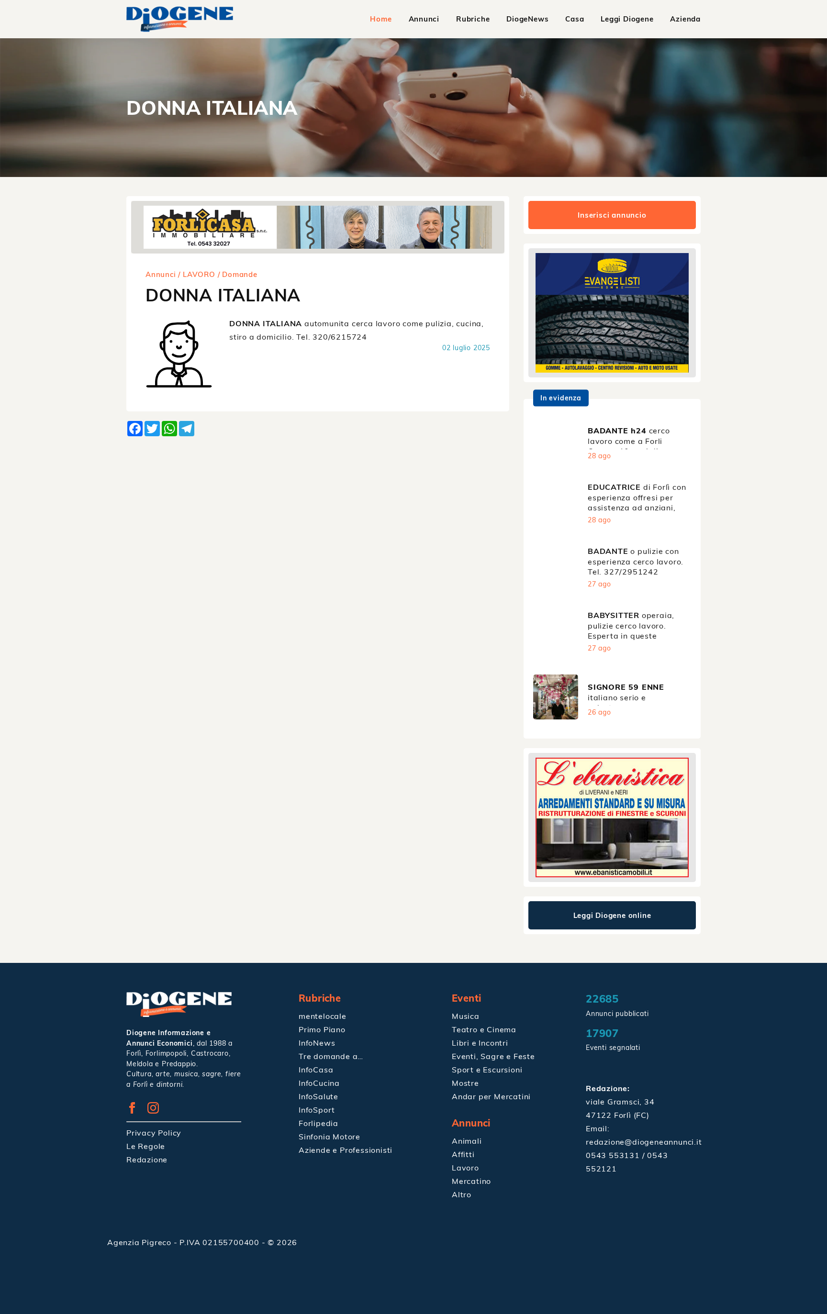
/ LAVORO (196, 274)
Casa (574, 18)
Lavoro (465, 1167)
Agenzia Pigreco (140, 1242)
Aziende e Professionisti (345, 1150)
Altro (461, 1194)
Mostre (465, 1083)
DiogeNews (527, 18)
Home (380, 18)
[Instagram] (156, 1110)
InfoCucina (319, 1083)
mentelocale (322, 1016)
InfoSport (317, 1110)
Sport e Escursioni (487, 1069)
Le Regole (145, 1146)
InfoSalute (318, 1096)
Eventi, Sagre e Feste (493, 1056)
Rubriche (473, 18)
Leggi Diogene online (612, 915)
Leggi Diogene (627, 18)
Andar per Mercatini (491, 1096)
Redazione (147, 1159)
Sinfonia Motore (329, 1136)
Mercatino (471, 1181)
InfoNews (317, 1043)
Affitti (463, 1154)
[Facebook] (135, 1110)
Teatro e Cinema (484, 1029)
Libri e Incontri (480, 1043)
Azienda (685, 18)
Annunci (424, 18)
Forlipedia (318, 1123)
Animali (467, 1141)
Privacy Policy (153, 1132)
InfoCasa (316, 1069)
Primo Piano (322, 1029)
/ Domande (237, 274)
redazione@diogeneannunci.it (644, 1142)
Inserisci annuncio (612, 215)
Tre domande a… (331, 1056)
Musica (466, 1016)
